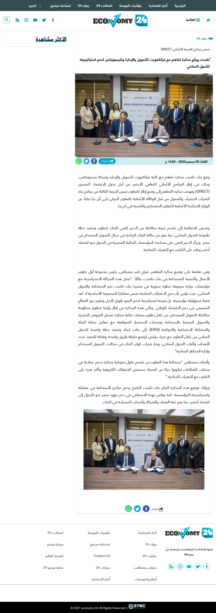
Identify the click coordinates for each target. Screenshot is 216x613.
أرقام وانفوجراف (146, 579)
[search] (6, 19)
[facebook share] (94, 161)
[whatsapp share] (79, 161)
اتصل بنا (98, 593)
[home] (208, 19)
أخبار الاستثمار (101, 579)
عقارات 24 (150, 555)
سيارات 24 (103, 567)
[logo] (120, 20)
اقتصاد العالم (54, 555)
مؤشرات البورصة (130, 5)
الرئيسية (180, 5)
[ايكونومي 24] (189, 533)
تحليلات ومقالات (145, 567)
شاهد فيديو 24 (53, 567)
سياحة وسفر (55, 544)
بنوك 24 (83, 5)
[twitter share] (86, 161)
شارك (105, 161)
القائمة (191, 19)
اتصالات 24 (104, 5)
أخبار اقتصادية (158, 5)
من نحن (118, 593)
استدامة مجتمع (61, 5)
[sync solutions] (136, 607)
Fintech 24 (102, 555)
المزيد (32, 5)
